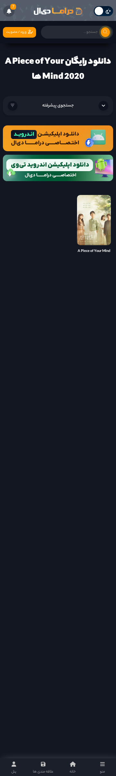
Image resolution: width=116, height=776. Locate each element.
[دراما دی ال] (58, 11)
